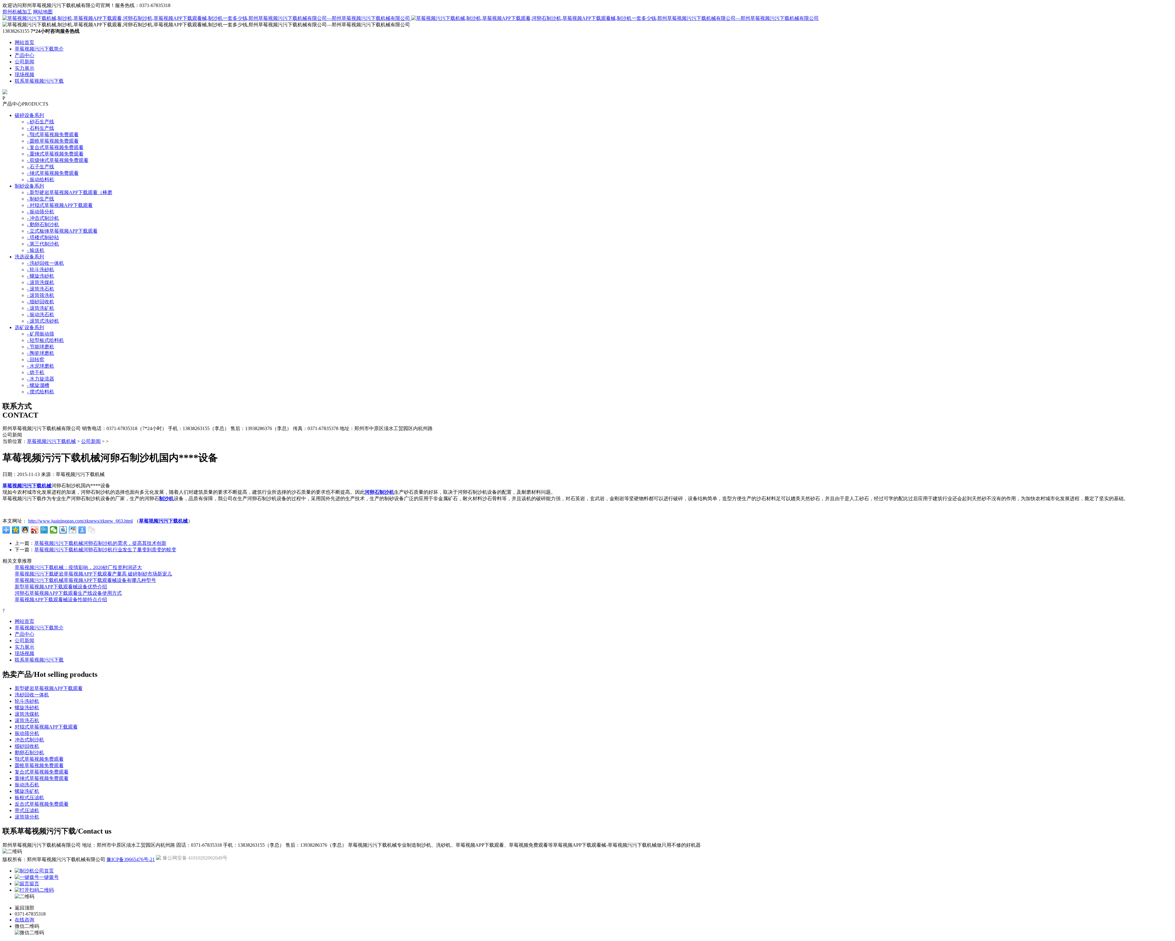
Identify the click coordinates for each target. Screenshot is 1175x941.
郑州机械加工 (17, 11)
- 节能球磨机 (40, 346)
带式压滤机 (27, 810)
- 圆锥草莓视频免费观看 (53, 141)
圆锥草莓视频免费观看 (39, 765)
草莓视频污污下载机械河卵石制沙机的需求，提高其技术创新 (100, 543)
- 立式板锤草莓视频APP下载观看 (62, 231)
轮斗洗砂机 (27, 701)
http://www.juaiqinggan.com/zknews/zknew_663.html (80, 520)
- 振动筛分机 (40, 211)
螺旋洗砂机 (27, 707)
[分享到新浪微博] (35, 530)
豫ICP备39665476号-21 (130, 859)
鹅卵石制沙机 (29, 752)
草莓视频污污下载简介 (39, 48)
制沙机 (166, 498)
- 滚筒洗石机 (40, 288)
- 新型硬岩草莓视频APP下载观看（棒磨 (69, 192)
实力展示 (24, 68)
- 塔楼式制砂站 (43, 237)
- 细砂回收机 (40, 301)
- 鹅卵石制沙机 (43, 224)
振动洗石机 (27, 784)
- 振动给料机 (40, 179)
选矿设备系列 (29, 327)
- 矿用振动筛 (40, 333)
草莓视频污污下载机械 (51, 441)
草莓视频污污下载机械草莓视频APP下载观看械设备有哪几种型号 (85, 580)
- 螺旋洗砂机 (40, 276)
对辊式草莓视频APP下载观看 (46, 726)
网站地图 (43, 11)
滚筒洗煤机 (27, 714)
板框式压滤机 (29, 797)
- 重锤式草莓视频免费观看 (55, 153)
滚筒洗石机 (27, 720)
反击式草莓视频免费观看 (42, 804)
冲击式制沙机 (29, 739)
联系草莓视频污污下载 (39, 81)
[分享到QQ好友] (25, 530)
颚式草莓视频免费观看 (39, 759)
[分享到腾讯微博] (44, 530)
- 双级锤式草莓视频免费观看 (57, 160)
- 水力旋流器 (40, 378)
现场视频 (24, 74)
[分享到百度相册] (72, 530)
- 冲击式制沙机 (43, 218)
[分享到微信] (54, 530)
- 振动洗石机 (40, 314)
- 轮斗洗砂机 (40, 269)
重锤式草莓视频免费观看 (42, 778)
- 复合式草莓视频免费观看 (55, 147)
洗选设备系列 (29, 256)
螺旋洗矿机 (27, 791)
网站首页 (24, 42)
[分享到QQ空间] (16, 530)
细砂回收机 (27, 746)
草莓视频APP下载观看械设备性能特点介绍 (61, 599)
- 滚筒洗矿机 (40, 308)
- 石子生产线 (40, 166)
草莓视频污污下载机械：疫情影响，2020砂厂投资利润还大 (78, 567)
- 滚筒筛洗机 (40, 295)
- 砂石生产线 (40, 121)
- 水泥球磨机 (40, 366)
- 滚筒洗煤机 (40, 282)
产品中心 (24, 55)
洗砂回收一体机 (32, 694)
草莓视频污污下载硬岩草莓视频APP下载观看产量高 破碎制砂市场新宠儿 (93, 573)
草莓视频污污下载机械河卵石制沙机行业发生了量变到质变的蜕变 (105, 549)
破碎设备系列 (29, 115)
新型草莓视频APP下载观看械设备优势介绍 (61, 586)
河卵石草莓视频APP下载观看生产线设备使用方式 (68, 593)
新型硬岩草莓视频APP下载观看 (49, 688)
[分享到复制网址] (91, 530)
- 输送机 (35, 250)
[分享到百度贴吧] (63, 530)
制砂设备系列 (29, 186)
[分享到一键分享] (82, 530)
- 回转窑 (35, 359)
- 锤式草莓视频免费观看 (53, 173)
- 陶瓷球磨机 (40, 353)
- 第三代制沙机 (43, 243)
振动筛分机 (27, 733)
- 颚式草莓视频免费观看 (53, 134)
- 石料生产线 (40, 128)
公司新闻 (24, 61)
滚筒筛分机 (27, 816)
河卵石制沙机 (379, 492)
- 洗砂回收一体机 (45, 263)
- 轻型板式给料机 (45, 340)
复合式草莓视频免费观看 (42, 771)
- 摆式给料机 (40, 391)
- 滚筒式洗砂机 (43, 321)
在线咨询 (24, 919)
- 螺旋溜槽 (38, 385)
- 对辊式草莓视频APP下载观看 (60, 205)
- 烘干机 (35, 372)
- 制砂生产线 (40, 198)
